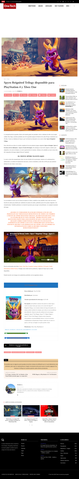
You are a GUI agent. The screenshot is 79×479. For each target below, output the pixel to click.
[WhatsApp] (71, 2)
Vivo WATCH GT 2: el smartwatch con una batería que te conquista (70, 104)
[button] (74, 6)
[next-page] (32, 425)
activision (7, 352)
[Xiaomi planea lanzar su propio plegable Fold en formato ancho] (62, 167)
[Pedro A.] (11, 390)
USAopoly (45, 266)
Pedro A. (19, 91)
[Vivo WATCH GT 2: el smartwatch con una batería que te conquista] (62, 103)
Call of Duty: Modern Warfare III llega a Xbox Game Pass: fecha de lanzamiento (49, 420)
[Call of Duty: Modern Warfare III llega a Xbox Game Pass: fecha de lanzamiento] (49, 411)
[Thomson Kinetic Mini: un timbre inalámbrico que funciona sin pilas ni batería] (62, 97)
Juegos (8, 79)
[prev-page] (29, 425)
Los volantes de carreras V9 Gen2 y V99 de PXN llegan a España (31, 420)
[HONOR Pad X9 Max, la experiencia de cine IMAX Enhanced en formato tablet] (62, 147)
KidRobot (40, 266)
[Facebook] (58, 2)
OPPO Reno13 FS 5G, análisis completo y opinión (16, 1)
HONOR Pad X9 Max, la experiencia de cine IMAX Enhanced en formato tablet (71, 147)
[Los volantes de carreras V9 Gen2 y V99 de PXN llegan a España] (31, 411)
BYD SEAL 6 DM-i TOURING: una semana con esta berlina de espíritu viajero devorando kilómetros (71, 112)
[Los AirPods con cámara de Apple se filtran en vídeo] (62, 153)
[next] (44, 2)
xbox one (38, 352)
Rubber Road (14, 268)
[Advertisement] (39, 22)
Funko (20, 266)
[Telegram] (63, 2)
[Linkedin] (17, 394)
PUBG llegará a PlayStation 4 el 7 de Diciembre (44, 374)
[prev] (41, 2)
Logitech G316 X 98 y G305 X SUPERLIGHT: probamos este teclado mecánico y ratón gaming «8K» (71, 120)
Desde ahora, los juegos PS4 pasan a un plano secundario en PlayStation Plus (12, 420)
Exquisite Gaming (32, 266)
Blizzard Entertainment (18, 352)
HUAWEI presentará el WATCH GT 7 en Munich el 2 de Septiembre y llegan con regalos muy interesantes (71, 160)
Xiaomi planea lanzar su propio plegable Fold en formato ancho (70, 167)
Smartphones (43, 443)
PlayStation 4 (30, 352)
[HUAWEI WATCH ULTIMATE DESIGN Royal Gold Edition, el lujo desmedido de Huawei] (62, 90)
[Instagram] (60, 2)
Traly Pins (25, 266)
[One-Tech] (10, 440)
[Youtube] (73, 2)
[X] (68, 2)
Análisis (42, 449)
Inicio (5, 79)
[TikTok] (66, 2)
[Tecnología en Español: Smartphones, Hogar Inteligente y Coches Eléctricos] (9, 6)
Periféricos (31, 416)
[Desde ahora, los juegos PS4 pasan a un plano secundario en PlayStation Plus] (12, 411)
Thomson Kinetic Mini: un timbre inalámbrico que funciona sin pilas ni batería (71, 98)
